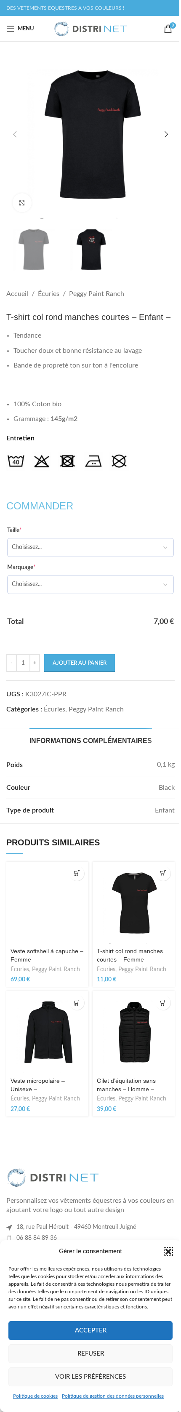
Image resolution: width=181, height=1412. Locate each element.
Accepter (90, 1330)
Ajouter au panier (79, 663)
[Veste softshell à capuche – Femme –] (47, 903)
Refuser (90, 1354)
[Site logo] (90, 28)
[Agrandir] (22, 202)
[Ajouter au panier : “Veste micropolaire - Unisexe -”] (76, 1002)
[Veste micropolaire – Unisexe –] (47, 1032)
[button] (168, 1251)
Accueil (17, 293)
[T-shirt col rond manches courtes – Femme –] (134, 903)
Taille (14, 530)
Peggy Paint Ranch (96, 293)
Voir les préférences (90, 1377)
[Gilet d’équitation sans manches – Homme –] (134, 1032)
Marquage (21, 567)
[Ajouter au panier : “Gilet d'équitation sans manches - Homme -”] (163, 1002)
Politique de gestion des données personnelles (113, 1396)
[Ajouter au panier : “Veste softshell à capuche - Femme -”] (76, 873)
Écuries (48, 293)
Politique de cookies (35, 1396)
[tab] (90, 739)
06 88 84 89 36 (36, 1238)
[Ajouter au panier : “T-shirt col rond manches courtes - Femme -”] (163, 873)
